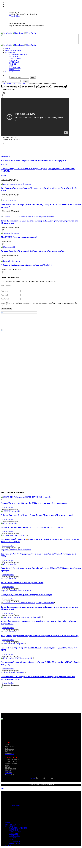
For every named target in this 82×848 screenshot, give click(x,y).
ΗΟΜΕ (7, 49)
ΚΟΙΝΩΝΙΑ (13, 60)
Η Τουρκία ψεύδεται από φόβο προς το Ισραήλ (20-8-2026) (26, 265)
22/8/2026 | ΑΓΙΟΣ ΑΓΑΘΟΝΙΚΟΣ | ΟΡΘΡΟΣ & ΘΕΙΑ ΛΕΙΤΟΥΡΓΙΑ (32, 527)
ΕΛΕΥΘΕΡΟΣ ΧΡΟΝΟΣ (18, 54)
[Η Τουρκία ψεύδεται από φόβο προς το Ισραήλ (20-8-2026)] (10, 261)
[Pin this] (5, 153)
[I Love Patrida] (18, 33)
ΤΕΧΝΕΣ (12, 64)
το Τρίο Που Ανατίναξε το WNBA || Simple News (22, 583)
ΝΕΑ (11, 66)
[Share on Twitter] (5, 145)
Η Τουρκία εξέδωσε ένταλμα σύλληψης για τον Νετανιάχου (26, 595)
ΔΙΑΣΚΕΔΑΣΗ (14, 62)
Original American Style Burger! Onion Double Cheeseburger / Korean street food (37, 515)
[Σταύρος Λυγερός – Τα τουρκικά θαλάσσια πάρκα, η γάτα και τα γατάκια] (8, 247)
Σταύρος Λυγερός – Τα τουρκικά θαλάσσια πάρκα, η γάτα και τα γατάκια (33, 251)
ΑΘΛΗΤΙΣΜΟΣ (15, 58)
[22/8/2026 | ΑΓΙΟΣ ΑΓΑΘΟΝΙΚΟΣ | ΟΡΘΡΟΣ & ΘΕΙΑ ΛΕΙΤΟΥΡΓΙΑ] (8, 523)
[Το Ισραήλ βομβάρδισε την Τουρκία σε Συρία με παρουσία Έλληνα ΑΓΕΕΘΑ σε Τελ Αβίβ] (8, 631)
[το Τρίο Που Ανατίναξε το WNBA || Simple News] (8, 578)
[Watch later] (5, 6)
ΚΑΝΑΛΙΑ (9, 72)
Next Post (4, 164)
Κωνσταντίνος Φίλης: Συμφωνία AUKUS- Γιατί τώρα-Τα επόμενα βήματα (33, 160)
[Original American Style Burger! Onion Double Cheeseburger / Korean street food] (10, 511)
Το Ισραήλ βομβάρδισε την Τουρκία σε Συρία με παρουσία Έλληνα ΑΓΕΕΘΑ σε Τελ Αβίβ (39, 636)
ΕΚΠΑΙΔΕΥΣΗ (14, 68)
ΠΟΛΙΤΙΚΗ (13, 56)
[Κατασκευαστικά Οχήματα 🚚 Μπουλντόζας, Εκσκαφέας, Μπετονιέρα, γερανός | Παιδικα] (14, 535)
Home (3, 83)
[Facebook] (5, 3)
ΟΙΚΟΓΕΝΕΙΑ (14, 70)
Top (2, 788)
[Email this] (5, 149)
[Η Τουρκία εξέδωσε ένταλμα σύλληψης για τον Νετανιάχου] (16, 590)
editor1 (3, 175)
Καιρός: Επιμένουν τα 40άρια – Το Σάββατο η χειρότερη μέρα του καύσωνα (34, 503)
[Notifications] (5, 18)
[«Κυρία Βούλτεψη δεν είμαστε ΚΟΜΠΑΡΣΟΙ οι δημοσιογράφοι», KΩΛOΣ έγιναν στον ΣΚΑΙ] (12, 644)
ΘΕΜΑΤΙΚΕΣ (10, 52)
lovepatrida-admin (8, 507)
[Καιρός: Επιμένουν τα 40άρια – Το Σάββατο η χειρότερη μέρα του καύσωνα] (26, 497)
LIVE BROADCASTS (13, 50)
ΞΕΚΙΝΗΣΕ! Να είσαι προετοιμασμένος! (19, 237)
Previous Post (5, 156)
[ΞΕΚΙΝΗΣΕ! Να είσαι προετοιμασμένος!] (10, 233)
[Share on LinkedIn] (5, 151)
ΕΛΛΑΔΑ (21, 83)
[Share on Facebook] (5, 143)
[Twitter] (5, 4)
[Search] (5, 75)
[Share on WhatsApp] (5, 147)
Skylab (51, 784)
